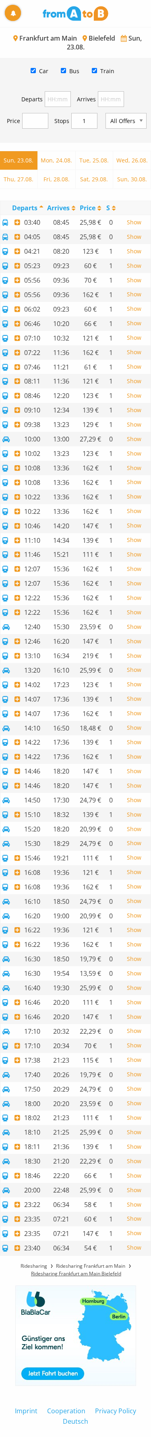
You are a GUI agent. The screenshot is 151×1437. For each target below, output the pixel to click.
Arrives (86, 99)
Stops (61, 121)
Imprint (26, 1410)
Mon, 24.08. (56, 160)
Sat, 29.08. (94, 179)
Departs (32, 99)
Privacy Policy (115, 1410)
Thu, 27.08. (18, 179)
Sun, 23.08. (18, 160)
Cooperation (66, 1410)
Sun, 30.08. (132, 179)
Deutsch (75, 1421)
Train (107, 71)
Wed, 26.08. (132, 160)
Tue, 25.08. (94, 160)
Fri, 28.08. (56, 179)
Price (13, 121)
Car (43, 71)
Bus (74, 71)
